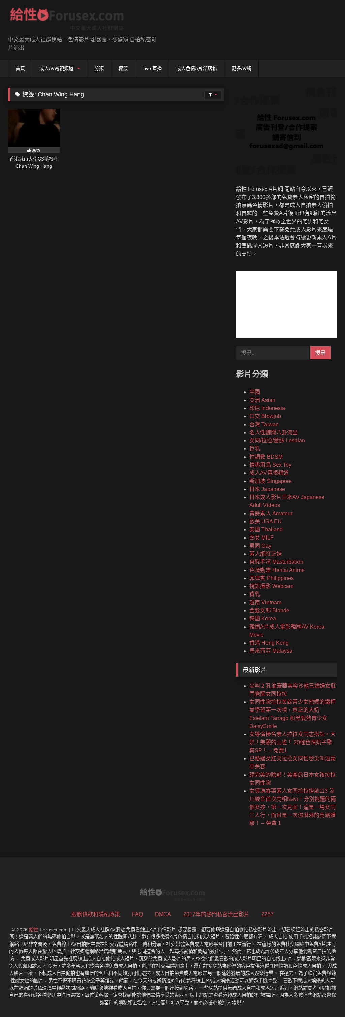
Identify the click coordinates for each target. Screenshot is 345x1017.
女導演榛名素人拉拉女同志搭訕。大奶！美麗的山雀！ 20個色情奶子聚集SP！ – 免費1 (292, 742)
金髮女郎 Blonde (269, 610)
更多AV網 (241, 68)
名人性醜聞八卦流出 (273, 432)
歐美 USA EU (265, 521)
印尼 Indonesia (267, 408)
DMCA (163, 914)
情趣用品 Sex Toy (270, 465)
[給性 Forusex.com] (77, 20)
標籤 (123, 68)
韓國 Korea (262, 618)
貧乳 (254, 594)
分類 (99, 68)
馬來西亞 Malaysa (270, 651)
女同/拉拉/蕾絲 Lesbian (277, 440)
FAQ (137, 914)
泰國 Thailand (266, 529)
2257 (267, 914)
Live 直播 (152, 68)
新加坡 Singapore (270, 481)
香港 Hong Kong (269, 643)
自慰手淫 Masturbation (276, 562)
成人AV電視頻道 (56, 68)
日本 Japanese (267, 489)
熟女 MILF (261, 538)
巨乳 (254, 449)
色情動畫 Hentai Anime (277, 570)
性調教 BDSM (266, 457)
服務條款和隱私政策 (95, 914)
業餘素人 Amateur (270, 513)
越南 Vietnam (265, 602)
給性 (33, 929)
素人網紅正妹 (265, 554)
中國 (254, 392)
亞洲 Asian (262, 400)
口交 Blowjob (265, 416)
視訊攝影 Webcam (271, 586)
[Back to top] (324, 997)
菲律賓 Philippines (271, 578)
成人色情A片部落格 (196, 68)
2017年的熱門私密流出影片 (216, 914)
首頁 (20, 68)
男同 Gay (260, 546)
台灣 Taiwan (264, 424)
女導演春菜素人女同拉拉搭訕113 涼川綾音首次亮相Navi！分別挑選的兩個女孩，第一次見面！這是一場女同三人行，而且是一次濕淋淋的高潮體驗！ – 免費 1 (292, 807)
